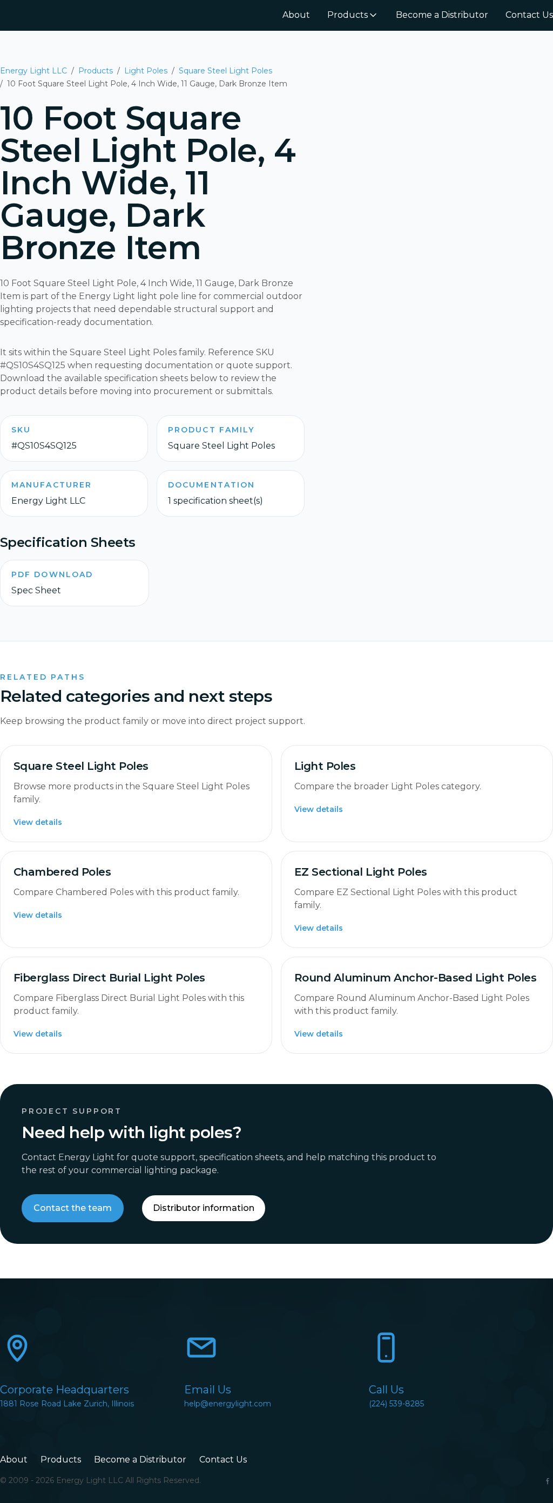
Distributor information (203, 1208)
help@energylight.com (227, 1404)
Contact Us (529, 15)
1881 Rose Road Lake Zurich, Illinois (67, 1404)
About (296, 15)
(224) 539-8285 (396, 1404)
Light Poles (145, 71)
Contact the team (72, 1208)
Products (347, 15)
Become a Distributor (442, 15)
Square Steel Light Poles (225, 71)
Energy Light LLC (33, 71)
